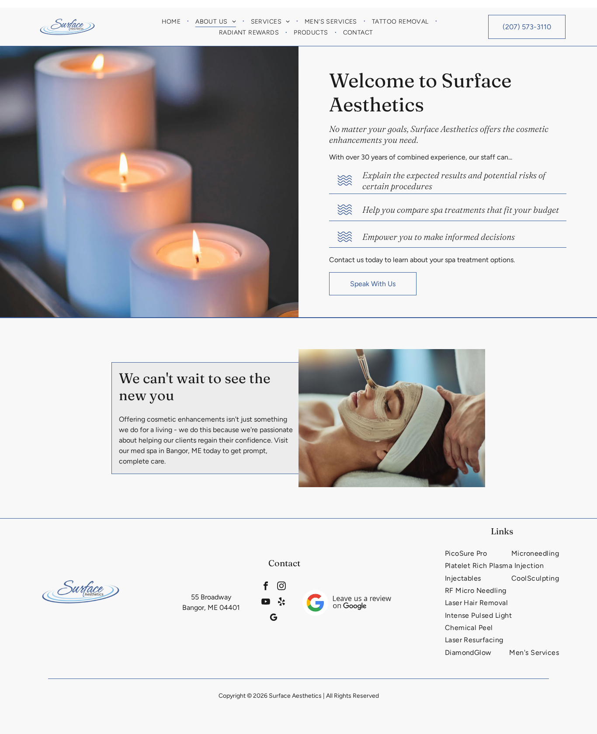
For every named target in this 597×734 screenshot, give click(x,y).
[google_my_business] (273, 618)
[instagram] (281, 587)
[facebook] (265, 587)
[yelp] (281, 602)
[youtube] (265, 602)
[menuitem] (172, 21)
